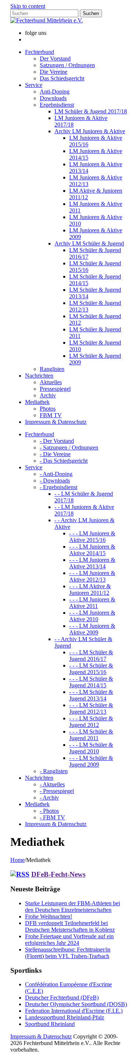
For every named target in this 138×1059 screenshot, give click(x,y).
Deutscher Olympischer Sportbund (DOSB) (76, 1004)
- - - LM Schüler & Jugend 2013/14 (91, 695)
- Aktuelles (52, 784)
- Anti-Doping (56, 474)
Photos (48, 408)
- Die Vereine (55, 454)
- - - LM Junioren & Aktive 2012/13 (92, 576)
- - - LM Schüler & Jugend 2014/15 (91, 682)
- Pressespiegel (57, 791)
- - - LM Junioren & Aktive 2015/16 (92, 536)
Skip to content (27, 6)
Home (17, 860)
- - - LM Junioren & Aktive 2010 (92, 615)
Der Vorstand (55, 58)
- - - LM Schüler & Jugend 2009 (91, 761)
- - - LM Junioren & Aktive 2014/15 (92, 549)
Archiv (48, 395)
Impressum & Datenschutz (41, 1036)
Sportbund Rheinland (50, 1024)
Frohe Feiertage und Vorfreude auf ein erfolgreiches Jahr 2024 (69, 939)
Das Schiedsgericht (62, 78)
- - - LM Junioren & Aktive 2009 (92, 629)
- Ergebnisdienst (58, 487)
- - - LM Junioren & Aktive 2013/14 (92, 563)
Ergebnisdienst (57, 105)
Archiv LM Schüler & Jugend (89, 243)
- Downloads (55, 480)
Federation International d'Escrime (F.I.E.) (74, 1011)
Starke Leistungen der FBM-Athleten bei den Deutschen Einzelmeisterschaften (72, 906)
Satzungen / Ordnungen (67, 65)
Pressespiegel (55, 389)
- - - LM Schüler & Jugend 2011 (91, 734)
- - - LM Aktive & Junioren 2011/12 (90, 589)
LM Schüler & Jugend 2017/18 (90, 111)
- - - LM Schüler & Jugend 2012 (91, 721)
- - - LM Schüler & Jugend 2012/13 (91, 708)
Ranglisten (52, 369)
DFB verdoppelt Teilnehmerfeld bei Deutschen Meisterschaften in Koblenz (70, 926)
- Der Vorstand (57, 441)
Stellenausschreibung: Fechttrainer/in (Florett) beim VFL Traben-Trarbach (67, 952)
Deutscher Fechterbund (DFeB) (62, 997)
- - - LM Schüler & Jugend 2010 (91, 748)
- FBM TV (52, 817)
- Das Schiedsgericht (64, 461)
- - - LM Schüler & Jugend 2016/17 (91, 655)
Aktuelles (51, 382)
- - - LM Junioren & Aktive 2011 (92, 602)
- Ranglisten (54, 771)
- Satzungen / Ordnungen (69, 447)
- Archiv (49, 797)
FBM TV (51, 415)
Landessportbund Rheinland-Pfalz (64, 1017)
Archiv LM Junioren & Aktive (89, 131)
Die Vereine (53, 72)
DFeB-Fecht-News (58, 874)
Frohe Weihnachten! (48, 916)
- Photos (49, 811)
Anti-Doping (55, 91)
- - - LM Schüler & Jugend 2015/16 (91, 668)
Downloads (53, 98)
